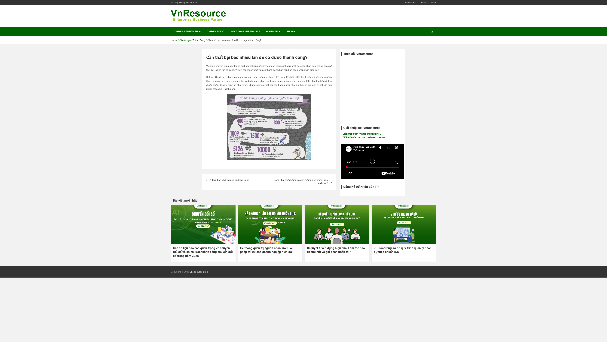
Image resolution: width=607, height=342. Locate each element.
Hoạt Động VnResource (245, 31)
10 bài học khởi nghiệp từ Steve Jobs (229, 180)
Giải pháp (272, 31)
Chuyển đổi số (215, 31)
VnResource (410, 2)
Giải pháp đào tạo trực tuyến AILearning (364, 137)
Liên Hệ (423, 2)
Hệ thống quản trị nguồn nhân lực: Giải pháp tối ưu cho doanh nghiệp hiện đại (266, 250)
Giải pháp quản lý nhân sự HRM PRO (362, 133)
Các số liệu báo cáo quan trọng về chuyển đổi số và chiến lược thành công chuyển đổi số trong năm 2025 (203, 252)
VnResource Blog (199, 271)
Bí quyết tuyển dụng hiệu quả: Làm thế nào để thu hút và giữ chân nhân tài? (336, 250)
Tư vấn (433, 2)
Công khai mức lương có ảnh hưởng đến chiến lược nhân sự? (301, 182)
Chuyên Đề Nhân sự (186, 31)
